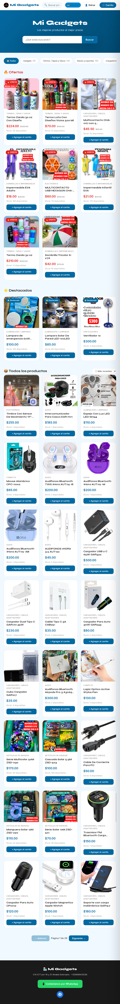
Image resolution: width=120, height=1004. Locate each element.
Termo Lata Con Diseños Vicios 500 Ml (59, 119)
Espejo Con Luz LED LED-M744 (96, 415)
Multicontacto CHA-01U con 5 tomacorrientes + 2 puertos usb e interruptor (96, 122)
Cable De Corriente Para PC (96, 764)
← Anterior (40, 938)
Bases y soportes (87, 61)
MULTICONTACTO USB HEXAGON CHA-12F (59, 189)
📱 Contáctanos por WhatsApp (60, 983)
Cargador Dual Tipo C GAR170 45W (20, 623)
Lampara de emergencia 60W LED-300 (18, 337)
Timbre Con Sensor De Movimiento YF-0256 (19, 415)
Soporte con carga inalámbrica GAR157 (96, 904)
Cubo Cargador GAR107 (16, 693)
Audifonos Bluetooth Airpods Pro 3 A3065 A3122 (59, 691)
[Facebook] (60, 994)
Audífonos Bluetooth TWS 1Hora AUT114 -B (59, 483)
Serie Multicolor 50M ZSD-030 (20, 761)
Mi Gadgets (24, 5)
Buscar (90, 39)
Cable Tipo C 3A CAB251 (55, 623)
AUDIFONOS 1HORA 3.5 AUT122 (58, 550)
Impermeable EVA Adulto (18, 189)
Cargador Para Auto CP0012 (19, 904)
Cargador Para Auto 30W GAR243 (96, 623)
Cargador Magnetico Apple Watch (59, 904)
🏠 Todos (11, 61)
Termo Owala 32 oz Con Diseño (19, 119)
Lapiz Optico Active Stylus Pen (96, 691)
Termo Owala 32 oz (19, 255)
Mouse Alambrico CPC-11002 (18, 483)
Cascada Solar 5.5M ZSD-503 (58, 761)
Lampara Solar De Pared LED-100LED (57, 337)
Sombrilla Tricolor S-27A (58, 257)
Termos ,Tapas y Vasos (56, 61)
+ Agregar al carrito (21, 137)
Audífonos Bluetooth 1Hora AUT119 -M (97, 483)
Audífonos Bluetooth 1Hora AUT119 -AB (20, 550)
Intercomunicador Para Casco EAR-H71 (58, 415)
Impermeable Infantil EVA (97, 189)
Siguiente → (78, 938)
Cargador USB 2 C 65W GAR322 (95, 553)
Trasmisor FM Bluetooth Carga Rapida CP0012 (94, 834)
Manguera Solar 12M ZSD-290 (19, 831)
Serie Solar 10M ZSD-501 (58, 831)
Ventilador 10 (92, 335)
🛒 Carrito (107, 5)
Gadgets (29, 61)
